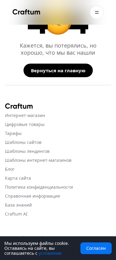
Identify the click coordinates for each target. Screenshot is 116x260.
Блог (10, 169)
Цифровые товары (25, 124)
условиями (50, 253)
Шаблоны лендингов (27, 151)
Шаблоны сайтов (23, 142)
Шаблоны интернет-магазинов (38, 160)
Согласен (96, 248)
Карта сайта (18, 178)
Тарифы (13, 133)
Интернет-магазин (25, 115)
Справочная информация (32, 196)
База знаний (18, 205)
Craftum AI (16, 214)
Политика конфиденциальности (39, 187)
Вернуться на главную (58, 70)
